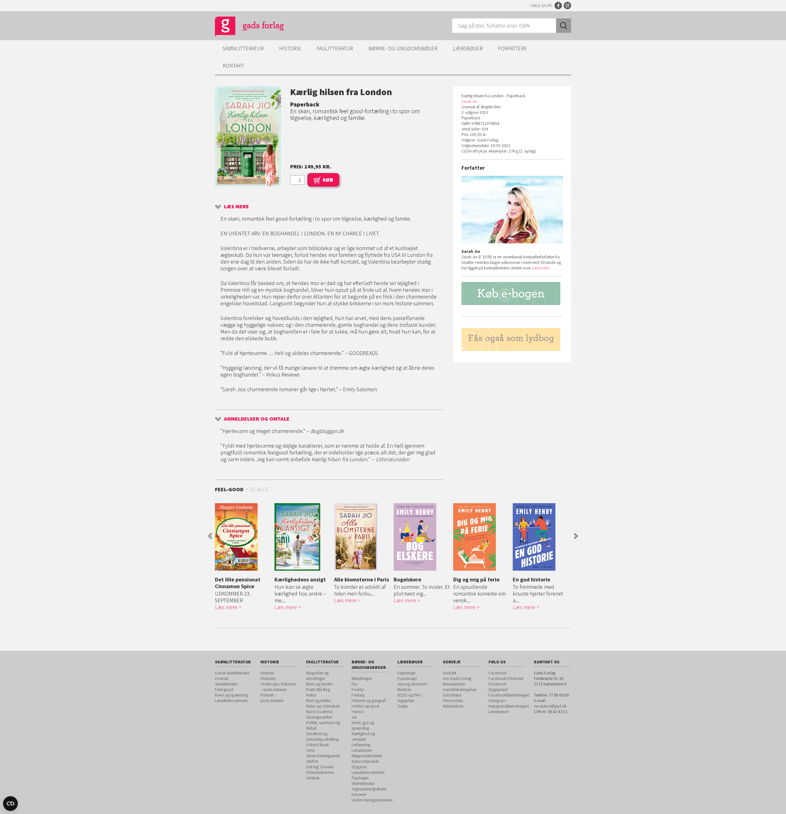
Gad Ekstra (452, 695)
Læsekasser (362, 750)
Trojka (402, 706)
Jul (354, 717)
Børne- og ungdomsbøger (403, 48)
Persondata (453, 700)
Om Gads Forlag (457, 678)
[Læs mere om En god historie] (541, 537)
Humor (358, 711)
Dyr (354, 684)
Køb (328, 179)
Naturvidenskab (365, 761)
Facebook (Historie (505, 678)
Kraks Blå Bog (318, 689)
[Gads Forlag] (243, 28)
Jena (310, 750)
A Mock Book (317, 744)
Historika (268, 678)
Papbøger (360, 778)
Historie (290, 48)
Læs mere (236, 206)
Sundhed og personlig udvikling (322, 736)
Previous (210, 536)
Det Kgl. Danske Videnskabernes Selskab (320, 772)
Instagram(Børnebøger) (508, 706)
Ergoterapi (406, 673)
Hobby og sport (365, 706)
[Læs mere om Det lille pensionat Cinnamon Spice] (243, 537)
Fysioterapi (407, 678)
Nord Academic (319, 711)
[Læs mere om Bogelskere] (422, 537)
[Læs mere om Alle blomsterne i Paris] (362, 537)
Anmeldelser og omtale (257, 418)
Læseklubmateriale (231, 700)
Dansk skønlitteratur (232, 673)
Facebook (558, 5)
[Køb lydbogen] (512, 339)
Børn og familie (319, 684)
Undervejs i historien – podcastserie (278, 686)
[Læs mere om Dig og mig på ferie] (481, 537)
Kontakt (233, 65)
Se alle (259, 489)
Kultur (311, 695)
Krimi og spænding (231, 695)
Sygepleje (405, 700)
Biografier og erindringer (317, 675)
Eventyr (358, 689)
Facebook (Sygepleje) (498, 686)
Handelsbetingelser (460, 689)
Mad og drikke (318, 700)
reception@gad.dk (550, 706)
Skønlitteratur (243, 48)
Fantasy (358, 695)
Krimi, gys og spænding (363, 725)
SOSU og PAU (409, 695)
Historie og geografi (369, 700)
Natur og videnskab (323, 706)
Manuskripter (454, 684)
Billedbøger (362, 678)
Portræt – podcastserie (271, 697)
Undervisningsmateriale (372, 800)
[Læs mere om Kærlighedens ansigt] (302, 537)
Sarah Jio (469, 101)
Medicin (404, 689)
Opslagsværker (319, 717)
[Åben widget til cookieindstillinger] (10, 803)
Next (576, 536)
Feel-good (224, 689)
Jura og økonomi (412, 684)
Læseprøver (498, 711)
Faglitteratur (335, 48)
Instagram (567, 5)
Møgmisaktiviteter (367, 755)
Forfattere (512, 48)
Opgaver (359, 767)
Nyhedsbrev (453, 706)
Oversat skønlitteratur (226, 681)
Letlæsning (361, 744)
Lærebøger (468, 48)
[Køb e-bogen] (512, 293)
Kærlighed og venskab (363, 736)
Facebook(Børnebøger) (509, 695)
